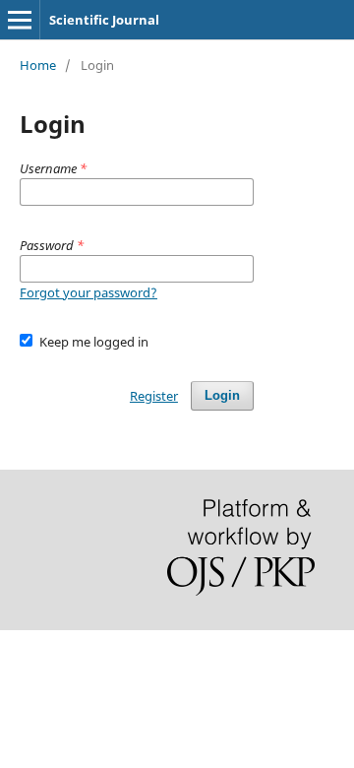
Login (222, 395)
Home (38, 65)
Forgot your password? (88, 292)
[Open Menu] (19, 19)
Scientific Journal (104, 20)
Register (154, 396)
